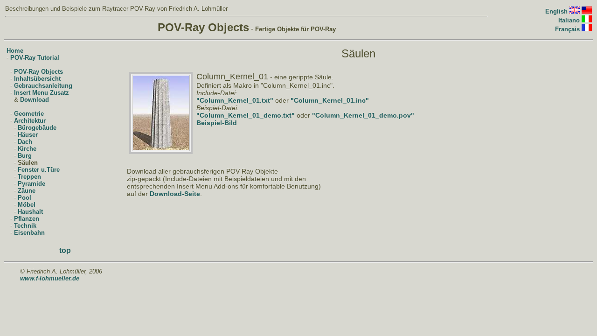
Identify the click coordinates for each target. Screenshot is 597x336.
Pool (24, 197)
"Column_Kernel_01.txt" (234, 100)
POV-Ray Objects (38, 71)
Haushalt (30, 211)
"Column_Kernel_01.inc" (330, 100)
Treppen (29, 176)
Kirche (27, 148)
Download (34, 99)
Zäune (26, 190)
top (65, 250)
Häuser (28, 134)
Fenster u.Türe (39, 169)
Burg (25, 155)
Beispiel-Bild (216, 122)
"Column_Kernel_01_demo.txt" (245, 115)
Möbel (26, 204)
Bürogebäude (37, 127)
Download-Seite (175, 193)
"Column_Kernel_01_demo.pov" (363, 115)
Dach (25, 141)
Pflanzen (26, 218)
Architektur (30, 120)
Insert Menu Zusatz (41, 92)
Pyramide (31, 183)
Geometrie (29, 113)
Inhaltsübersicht (37, 78)
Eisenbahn (29, 232)
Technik (25, 225)
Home (15, 50)
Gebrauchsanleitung (43, 85)
